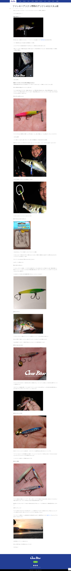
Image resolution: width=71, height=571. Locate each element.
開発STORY (36, 1)
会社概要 (57, 1)
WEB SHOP (41, 1)
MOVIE (28, 1)
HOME (20, 1)
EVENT (53, 1)
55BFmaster (43, 39)
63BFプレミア (49, 515)
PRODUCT (24, 1)
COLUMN (49, 1)
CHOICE (33, 1)
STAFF (45, 1)
